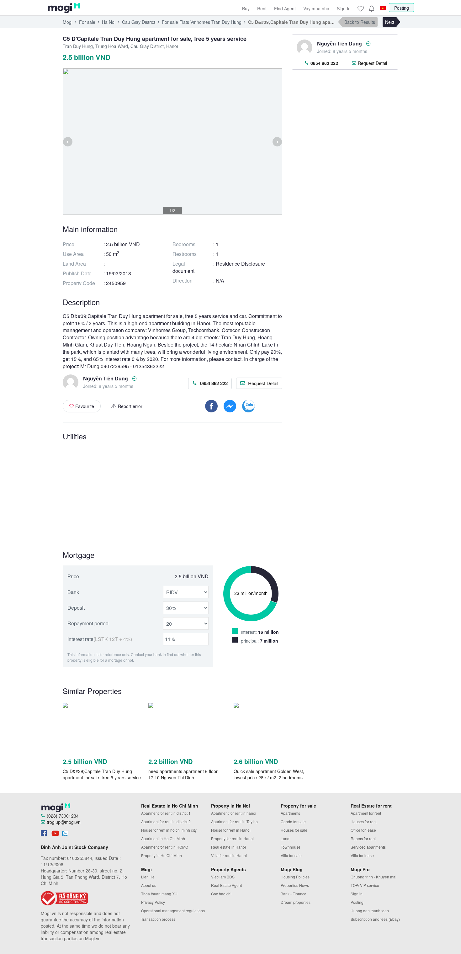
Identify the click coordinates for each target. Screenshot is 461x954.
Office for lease (363, 830)
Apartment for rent (366, 813)
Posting (401, 8)
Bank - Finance (293, 893)
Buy (246, 8)
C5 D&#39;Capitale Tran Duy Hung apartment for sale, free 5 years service (102, 774)
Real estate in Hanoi (228, 847)
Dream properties (295, 902)
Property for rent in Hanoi (232, 838)
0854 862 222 (214, 383)
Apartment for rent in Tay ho (234, 821)
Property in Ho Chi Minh (161, 855)
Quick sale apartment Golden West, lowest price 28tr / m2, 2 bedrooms (269, 774)
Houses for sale (294, 830)
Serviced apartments (368, 847)
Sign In (344, 8)
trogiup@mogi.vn (64, 822)
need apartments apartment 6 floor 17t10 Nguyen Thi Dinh (183, 774)
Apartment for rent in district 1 (166, 813)
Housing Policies (295, 876)
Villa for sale (291, 855)
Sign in (357, 893)
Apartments (290, 813)
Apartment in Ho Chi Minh (163, 838)
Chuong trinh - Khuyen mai (373, 876)
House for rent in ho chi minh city (169, 830)
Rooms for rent (363, 838)
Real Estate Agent (226, 885)
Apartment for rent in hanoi (233, 813)
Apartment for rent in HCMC (164, 847)
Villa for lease (362, 855)
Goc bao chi (221, 893)
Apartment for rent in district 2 (166, 821)
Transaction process (158, 919)
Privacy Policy (153, 902)
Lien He (148, 876)
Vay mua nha (316, 8)
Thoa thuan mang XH (159, 893)
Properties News (295, 885)
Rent (262, 8)
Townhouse (290, 847)
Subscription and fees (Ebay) (375, 919)
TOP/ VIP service (365, 885)
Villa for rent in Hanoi (229, 855)
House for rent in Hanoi (231, 830)
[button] (371, 8)
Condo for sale (293, 821)
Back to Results (359, 22)
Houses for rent (364, 821)
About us (148, 885)
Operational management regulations (173, 910)
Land (285, 838)
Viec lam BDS (223, 876)
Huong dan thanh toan (370, 910)
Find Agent (285, 8)
